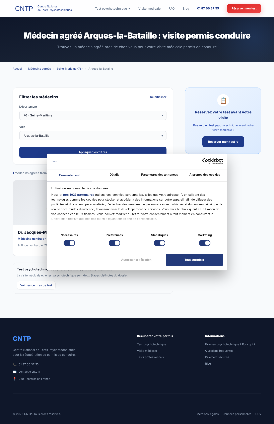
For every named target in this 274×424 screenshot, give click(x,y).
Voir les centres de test (36, 285)
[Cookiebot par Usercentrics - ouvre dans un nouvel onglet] (205, 161)
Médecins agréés (39, 68)
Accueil (17, 68)
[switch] (114, 243)
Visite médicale (147, 350)
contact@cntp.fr (29, 371)
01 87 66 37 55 (208, 8)
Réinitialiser (158, 97)
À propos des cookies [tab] (204, 174)
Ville (22, 126)
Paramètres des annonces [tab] (159, 174)
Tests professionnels (150, 357)
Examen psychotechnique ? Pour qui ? (230, 344)
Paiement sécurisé (217, 357)
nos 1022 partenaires (78, 194)
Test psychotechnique (151, 344)
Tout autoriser (194, 259)
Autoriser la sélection (136, 259)
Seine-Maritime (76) (70, 68)
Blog (208, 363)
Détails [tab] (114, 174)
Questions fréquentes (219, 350)
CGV (258, 414)
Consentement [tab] (69, 175)
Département (28, 106)
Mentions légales (208, 414)
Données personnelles (237, 414)
